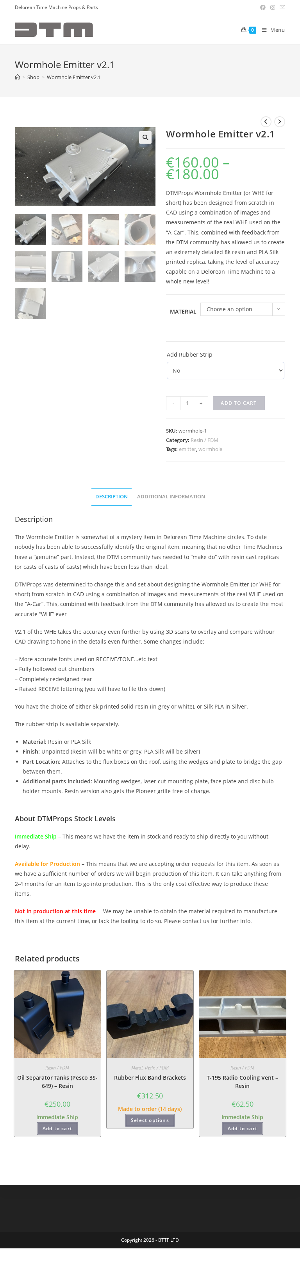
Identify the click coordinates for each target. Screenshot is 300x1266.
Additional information (171, 496)
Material (183, 311)
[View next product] (279, 121)
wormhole (210, 449)
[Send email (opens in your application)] (281, 7)
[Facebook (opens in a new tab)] (263, 7)
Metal (137, 1067)
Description (111, 496)
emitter (187, 449)
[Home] (17, 77)
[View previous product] (266, 121)
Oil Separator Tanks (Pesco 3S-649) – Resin (57, 1081)
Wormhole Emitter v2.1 (73, 77)
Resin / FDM (204, 440)
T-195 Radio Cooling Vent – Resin (242, 1081)
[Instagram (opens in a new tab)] (272, 7)
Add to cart (239, 403)
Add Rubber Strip (189, 354)
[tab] (111, 497)
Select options (150, 1120)
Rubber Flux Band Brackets (150, 1077)
